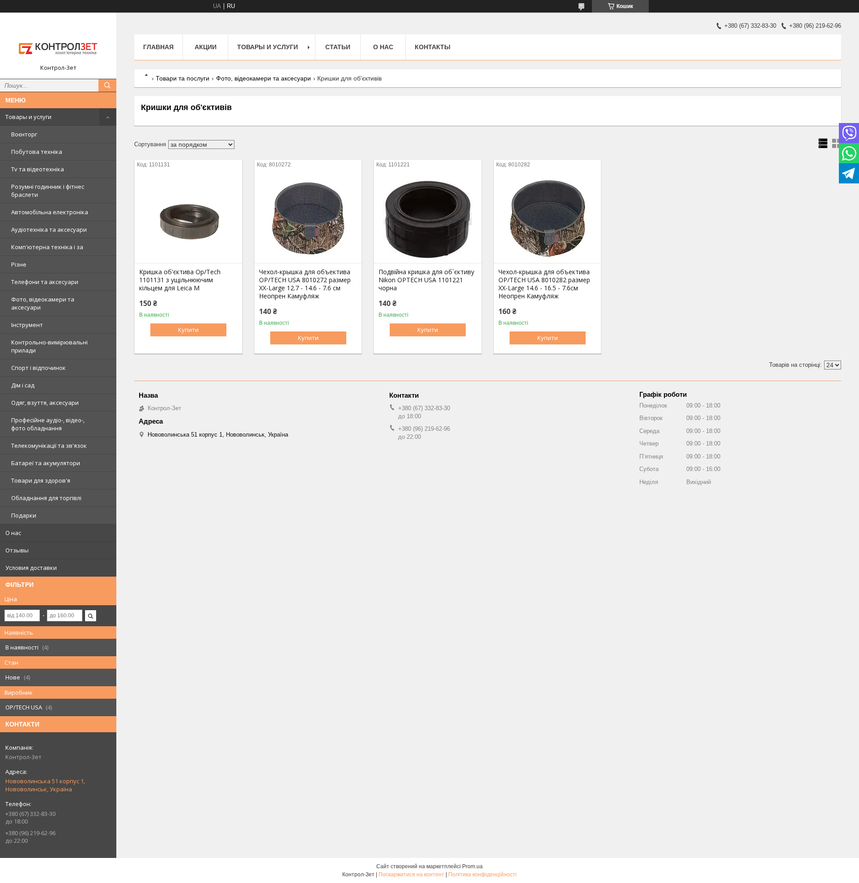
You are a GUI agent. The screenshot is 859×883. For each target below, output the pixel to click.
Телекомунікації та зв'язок (49, 446)
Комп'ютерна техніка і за (47, 247)
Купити (188, 330)
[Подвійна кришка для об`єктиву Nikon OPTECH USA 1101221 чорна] (427, 218)
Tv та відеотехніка (37, 169)
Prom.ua (472, 866)
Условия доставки (31, 568)
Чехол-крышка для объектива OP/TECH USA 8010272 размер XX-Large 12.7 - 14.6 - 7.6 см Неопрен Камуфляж (305, 284)
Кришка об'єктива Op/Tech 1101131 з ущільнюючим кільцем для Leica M (180, 280)
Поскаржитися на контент (411, 874)
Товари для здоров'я (40, 480)
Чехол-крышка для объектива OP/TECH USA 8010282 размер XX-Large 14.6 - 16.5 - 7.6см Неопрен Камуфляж (544, 284)
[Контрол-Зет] (58, 41)
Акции (206, 47)
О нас (13, 533)
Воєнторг (24, 134)
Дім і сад (22, 385)
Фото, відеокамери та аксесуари (42, 303)
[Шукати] (107, 85)
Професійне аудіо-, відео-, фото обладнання (48, 424)
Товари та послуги (182, 78)
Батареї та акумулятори (45, 463)
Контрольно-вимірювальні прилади (49, 346)
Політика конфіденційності (482, 874)
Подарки (23, 515)
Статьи (337, 47)
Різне (18, 264)
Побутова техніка (36, 152)
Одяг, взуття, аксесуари (45, 403)
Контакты (433, 47)
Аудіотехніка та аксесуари (49, 229)
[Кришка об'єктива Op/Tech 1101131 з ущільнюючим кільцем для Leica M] (188, 218)
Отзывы (17, 550)
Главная (158, 47)
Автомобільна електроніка (49, 212)
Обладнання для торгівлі (46, 498)
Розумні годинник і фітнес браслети (47, 191)
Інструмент (27, 325)
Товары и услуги (28, 117)
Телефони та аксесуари (44, 282)
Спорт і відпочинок (38, 368)
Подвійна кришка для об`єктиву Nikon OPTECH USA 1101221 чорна (426, 280)
